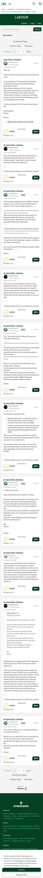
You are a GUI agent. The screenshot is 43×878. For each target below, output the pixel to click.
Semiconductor (8, 818)
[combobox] (16, 29)
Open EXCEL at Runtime (12, 60)
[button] (6, 132)
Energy (15, 816)
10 (10, 762)
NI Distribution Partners (9, 826)
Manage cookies (21, 875)
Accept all (21, 870)
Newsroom (7, 841)
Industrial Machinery (24, 816)
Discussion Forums (23, 9)
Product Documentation (18, 848)
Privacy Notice (19, 861)
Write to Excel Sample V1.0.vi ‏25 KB (20, 122)
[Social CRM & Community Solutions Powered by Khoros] (22, 788)
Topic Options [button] (7, 35)
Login (32, 23)
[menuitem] (33, 4)
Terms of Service (13, 828)
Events (29, 841)
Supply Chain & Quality (18, 841)
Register (24, 23)
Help (39, 23)
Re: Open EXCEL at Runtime (13, 145)
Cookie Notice (31, 861)
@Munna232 (11, 613)
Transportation (19, 818)
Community (11, 9)
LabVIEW (27, 12)
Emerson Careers (30, 838)
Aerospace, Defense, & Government (28, 813)
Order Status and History (25, 826)
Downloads (6, 848)
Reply (36, 132)
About (21, 838)
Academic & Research (9, 813)
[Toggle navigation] (10, 4)
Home (3, 9)
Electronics (7, 816)
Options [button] (36, 63)
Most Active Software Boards (12, 12)
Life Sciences (36, 816)
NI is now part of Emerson (10, 838)
